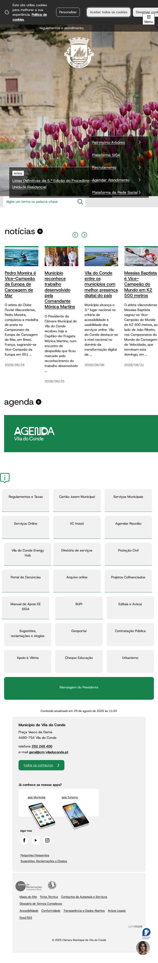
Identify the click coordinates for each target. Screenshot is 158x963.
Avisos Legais (117, 910)
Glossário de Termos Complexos (41, 903)
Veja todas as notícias (20, 231)
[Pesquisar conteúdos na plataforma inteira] (80, 201)
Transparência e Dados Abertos (84, 910)
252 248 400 (42, 746)
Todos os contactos (38, 765)
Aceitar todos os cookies (108, 12)
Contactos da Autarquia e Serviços (84, 897)
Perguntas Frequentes (35, 855)
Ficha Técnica (49, 897)
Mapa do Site (28, 897)
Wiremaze (135, 926)
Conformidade (50, 910)
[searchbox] (38, 201)
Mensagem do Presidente (79, 687)
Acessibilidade (52, 885)
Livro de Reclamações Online (28, 886)
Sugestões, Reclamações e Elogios (44, 861)
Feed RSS (26, 917)
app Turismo (70, 797)
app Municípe (36, 797)
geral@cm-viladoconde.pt (48, 752)
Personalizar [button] (68, 12)
